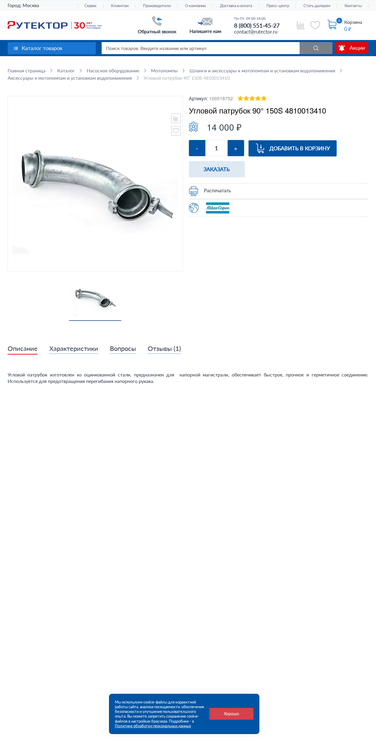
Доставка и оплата (236, 6)
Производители (157, 6)
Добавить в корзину (299, 148)
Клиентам (120, 6)
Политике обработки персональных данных (153, 725)
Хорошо (231, 713)
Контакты (353, 6)
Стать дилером (316, 6)
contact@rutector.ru (255, 32)
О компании (195, 6)
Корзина (353, 21)
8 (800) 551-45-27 (257, 25)
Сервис (90, 6)
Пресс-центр (277, 6)
